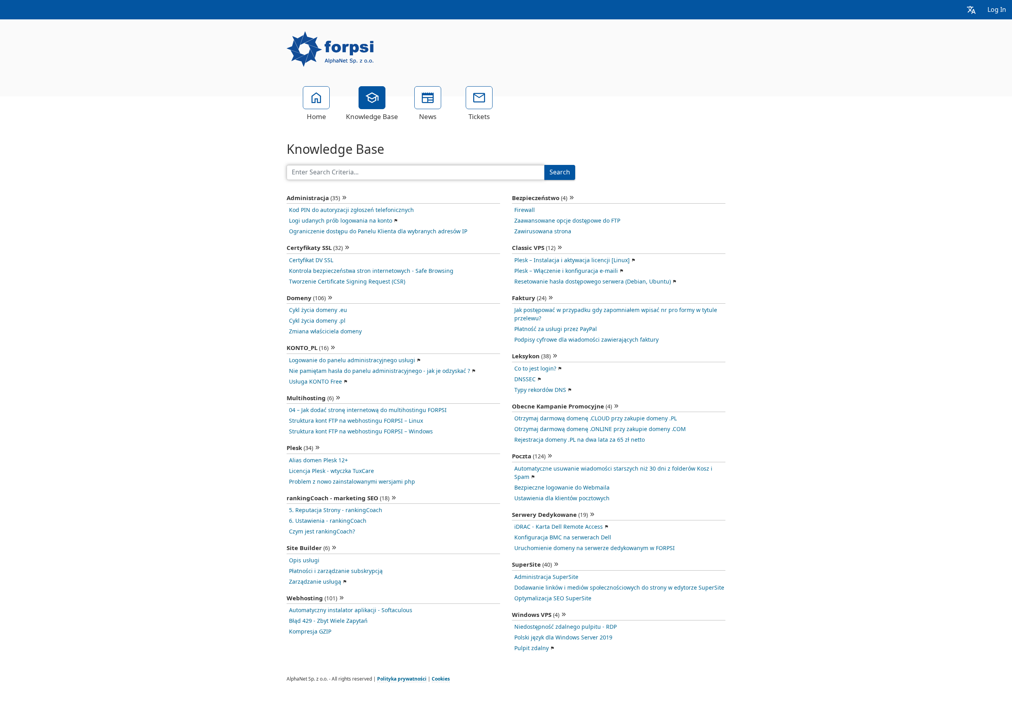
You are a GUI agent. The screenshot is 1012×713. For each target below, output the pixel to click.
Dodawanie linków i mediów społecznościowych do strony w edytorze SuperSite (619, 587)
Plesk (300, 448)
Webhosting (312, 598)
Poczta (529, 456)
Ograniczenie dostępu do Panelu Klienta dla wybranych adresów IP (378, 231)
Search (559, 172)
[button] (971, 9)
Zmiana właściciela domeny (325, 331)
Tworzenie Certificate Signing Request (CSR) (347, 281)
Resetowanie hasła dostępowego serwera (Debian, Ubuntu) (592, 281)
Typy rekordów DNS (540, 390)
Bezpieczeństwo (539, 198)
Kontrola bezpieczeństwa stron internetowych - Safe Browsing (371, 271)
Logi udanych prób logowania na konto (340, 220)
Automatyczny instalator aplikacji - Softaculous (350, 610)
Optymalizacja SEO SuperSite (552, 598)
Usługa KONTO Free (315, 381)
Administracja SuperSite (546, 577)
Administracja (313, 198)
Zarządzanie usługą (315, 582)
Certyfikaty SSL (315, 248)
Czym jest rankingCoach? (322, 531)
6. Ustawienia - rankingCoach (327, 521)
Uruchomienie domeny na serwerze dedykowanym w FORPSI (594, 548)
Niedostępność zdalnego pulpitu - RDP (565, 627)
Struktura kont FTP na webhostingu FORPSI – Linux (356, 421)
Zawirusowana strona (542, 231)
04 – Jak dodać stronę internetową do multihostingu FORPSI (368, 410)
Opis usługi (304, 560)
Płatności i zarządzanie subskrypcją (336, 571)
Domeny (306, 298)
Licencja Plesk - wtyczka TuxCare (331, 471)
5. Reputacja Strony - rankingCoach (335, 510)
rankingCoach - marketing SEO (338, 498)
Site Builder (308, 548)
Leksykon (531, 356)
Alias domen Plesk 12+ (318, 460)
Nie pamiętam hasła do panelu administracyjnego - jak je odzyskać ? (379, 371)
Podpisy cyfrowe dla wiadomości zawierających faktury (586, 340)
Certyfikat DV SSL (311, 260)
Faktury (529, 298)
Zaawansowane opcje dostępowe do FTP (567, 220)
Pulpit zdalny (531, 648)
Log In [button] (996, 9)
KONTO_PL (308, 348)
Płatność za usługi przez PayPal (555, 329)
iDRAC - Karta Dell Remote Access (558, 527)
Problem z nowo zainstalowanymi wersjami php (352, 481)
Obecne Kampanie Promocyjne (562, 406)
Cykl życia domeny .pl (317, 321)
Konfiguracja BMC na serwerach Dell (562, 537)
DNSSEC (525, 379)
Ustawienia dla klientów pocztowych (562, 498)
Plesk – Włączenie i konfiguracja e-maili (566, 271)
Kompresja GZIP (310, 631)
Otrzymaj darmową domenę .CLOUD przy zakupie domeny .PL (595, 418)
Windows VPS (535, 614)
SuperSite (532, 564)
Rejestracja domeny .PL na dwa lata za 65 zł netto (579, 440)
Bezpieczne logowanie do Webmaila (562, 487)
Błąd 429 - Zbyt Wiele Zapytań (328, 621)
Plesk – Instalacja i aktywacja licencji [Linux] (572, 260)
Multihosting (310, 398)
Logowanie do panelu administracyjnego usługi (352, 360)
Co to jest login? (535, 368)
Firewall (524, 210)
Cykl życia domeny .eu (318, 310)
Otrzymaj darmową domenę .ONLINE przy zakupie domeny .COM (600, 429)
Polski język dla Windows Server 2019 (563, 637)
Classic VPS (533, 248)
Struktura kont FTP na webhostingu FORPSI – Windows (361, 431)
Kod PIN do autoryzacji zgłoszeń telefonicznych (351, 210)
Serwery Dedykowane (550, 514)
